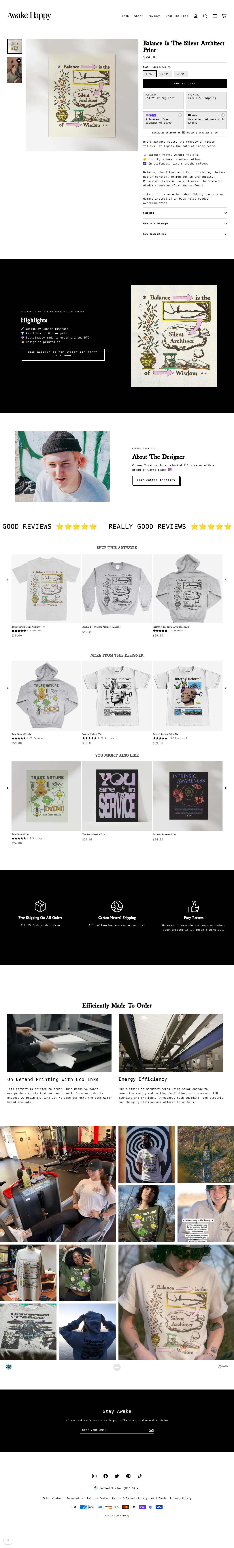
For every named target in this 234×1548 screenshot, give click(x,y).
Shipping (148, 213)
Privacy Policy (180, 1498)
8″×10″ (150, 74)
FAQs (45, 1498)
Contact (57, 1498)
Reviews (154, 16)
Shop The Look (177, 16)
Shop (125, 16)
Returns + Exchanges (156, 223)
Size (155, 67)
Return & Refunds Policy (130, 1498)
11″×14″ (165, 74)
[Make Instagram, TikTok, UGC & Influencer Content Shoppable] (223, 1367)
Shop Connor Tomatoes (156, 480)
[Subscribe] (151, 1430)
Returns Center (98, 1498)
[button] (205, 16)
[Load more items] (117, 1367)
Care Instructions (154, 234)
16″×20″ (181, 74)
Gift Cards (159, 1498)
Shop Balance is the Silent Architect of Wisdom (62, 354)
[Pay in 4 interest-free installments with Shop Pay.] (180, 115)
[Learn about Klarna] (223, 115)
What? (138, 16)
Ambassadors (75, 1498)
